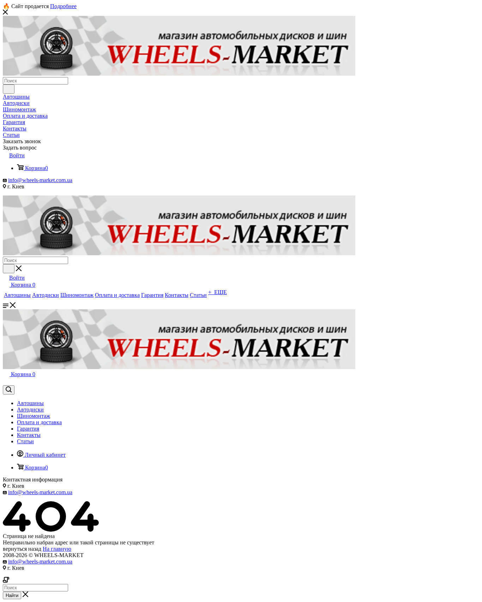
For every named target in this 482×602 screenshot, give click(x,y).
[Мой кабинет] (6, 382)
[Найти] (8, 89)
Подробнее (63, 6)
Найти (12, 595)
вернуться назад (22, 549)
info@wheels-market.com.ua (40, 180)
